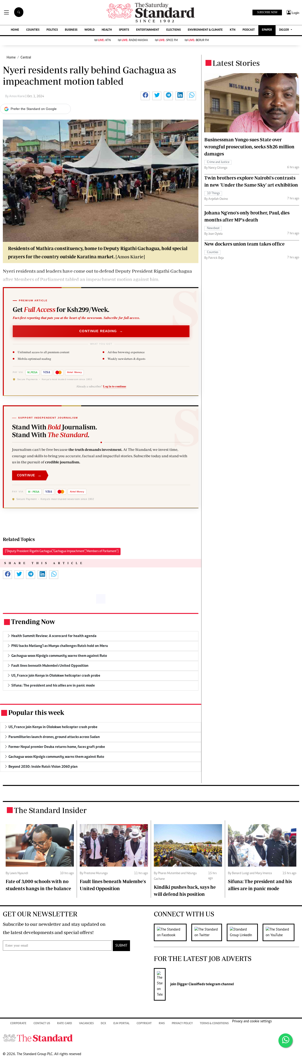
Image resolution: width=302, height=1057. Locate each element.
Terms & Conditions (214, 1023)
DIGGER (284, 30)
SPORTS (124, 30)
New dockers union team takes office (244, 244)
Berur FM (199, 40)
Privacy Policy (182, 1023)
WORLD (89, 30)
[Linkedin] (245, 932)
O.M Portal (121, 1023)
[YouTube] (281, 932)
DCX (103, 1023)
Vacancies (86, 1023)
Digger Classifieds (190, 984)
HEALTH (107, 30)
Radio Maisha (135, 40)
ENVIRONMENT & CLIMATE (205, 30)
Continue (29, 475)
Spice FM (168, 40)
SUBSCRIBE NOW (267, 12)
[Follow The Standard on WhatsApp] (285, 1040)
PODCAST (249, 30)
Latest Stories (236, 63)
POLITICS (52, 30)
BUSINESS (71, 30)
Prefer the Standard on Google (34, 109)
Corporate (18, 1023)
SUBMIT (121, 946)
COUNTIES (32, 30)
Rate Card (64, 1023)
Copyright (144, 1023)
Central (26, 57)
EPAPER (267, 30)
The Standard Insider (50, 810)
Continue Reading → (101, 331)
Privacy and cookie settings (252, 1021)
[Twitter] (209, 932)
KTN (232, 30)
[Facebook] (172, 932)
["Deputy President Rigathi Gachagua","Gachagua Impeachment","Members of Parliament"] (61, 551)
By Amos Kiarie (15, 96)
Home (11, 57)
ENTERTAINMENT (147, 30)
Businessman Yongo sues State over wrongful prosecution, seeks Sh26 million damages (249, 146)
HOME (15, 30)
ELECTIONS (173, 30)
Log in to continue (114, 386)
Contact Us (42, 1023)
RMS (162, 1023)
